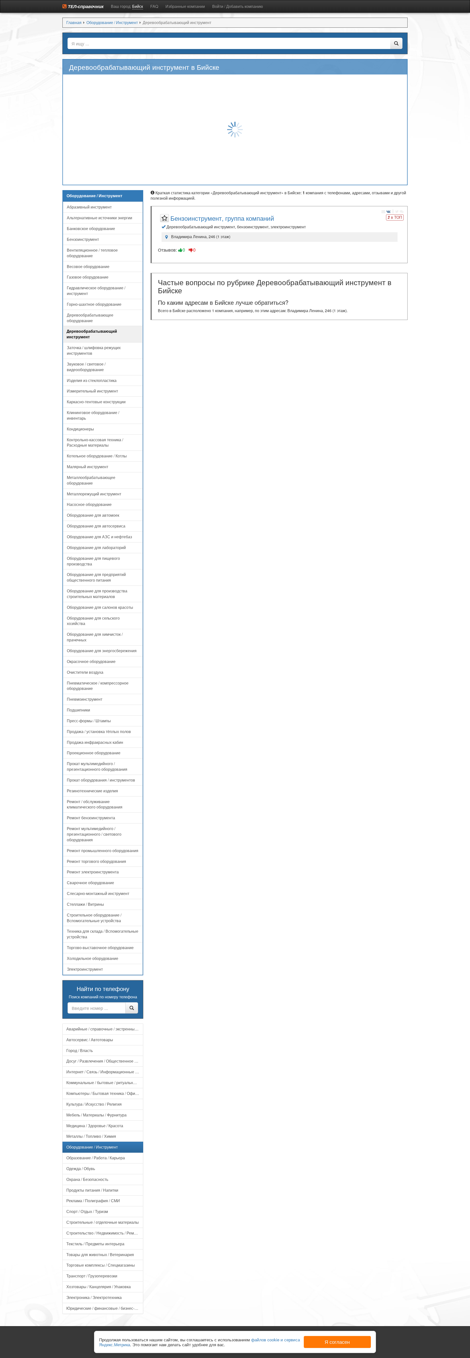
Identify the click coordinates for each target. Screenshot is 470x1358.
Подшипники (78, 710)
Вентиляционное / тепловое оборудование (92, 252)
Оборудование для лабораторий (96, 547)
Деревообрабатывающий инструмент (92, 334)
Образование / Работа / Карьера (95, 1158)
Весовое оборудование (88, 266)
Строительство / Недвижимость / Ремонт (103, 1233)
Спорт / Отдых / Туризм (87, 1211)
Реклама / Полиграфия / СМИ (93, 1200)
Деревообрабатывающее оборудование (90, 317)
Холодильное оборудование (92, 958)
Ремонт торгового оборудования (96, 861)
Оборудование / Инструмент (92, 1147)
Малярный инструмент (87, 466)
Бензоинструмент (83, 239)
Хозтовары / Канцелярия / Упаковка (98, 1286)
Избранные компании (185, 6)
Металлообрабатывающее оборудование (91, 480)
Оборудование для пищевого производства (93, 561)
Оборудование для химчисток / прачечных (95, 637)
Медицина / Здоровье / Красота (94, 1125)
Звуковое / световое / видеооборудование (86, 366)
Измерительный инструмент (92, 391)
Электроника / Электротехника (94, 1297)
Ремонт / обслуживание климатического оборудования (94, 804)
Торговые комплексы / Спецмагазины (100, 1265)
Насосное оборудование (89, 504)
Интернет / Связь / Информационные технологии (104, 1072)
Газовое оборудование (87, 277)
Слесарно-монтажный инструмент (98, 893)
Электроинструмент (85, 969)
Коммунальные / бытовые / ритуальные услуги (104, 1082)
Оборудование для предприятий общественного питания (96, 577)
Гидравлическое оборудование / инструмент (96, 290)
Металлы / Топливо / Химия (91, 1136)
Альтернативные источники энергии (99, 217)
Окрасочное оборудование (91, 661)
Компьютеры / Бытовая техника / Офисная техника (104, 1093)
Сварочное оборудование (90, 882)
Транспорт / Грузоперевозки (91, 1276)
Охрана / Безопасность (87, 1179)
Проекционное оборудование (93, 753)
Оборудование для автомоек (93, 515)
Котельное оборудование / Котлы (97, 456)
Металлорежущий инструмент (94, 494)
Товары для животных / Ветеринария (100, 1254)
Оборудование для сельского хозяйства (93, 620)
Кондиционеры (80, 429)
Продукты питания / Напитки (92, 1190)
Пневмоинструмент (84, 699)
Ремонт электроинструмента (93, 872)
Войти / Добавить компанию (237, 6)
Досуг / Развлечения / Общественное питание (104, 1061)
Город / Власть (79, 1050)
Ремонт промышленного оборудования (102, 850)
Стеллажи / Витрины (85, 904)
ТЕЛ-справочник (85, 6)
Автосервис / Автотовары (89, 1039)
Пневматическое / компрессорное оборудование (98, 685)
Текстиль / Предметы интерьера (95, 1244)
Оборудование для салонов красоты (100, 607)
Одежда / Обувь (80, 1168)
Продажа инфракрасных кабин (95, 742)
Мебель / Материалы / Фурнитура (96, 1115)
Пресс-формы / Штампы (89, 720)
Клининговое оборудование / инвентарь (93, 415)
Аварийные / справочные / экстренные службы (104, 1029)
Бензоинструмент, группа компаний (222, 217)
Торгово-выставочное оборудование (100, 947)
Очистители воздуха (85, 672)
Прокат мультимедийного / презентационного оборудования (97, 766)
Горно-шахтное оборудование (94, 304)
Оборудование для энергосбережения (102, 650)
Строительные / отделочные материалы (102, 1222)
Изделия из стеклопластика (92, 380)
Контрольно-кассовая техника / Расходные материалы (95, 442)
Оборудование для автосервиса (96, 526)
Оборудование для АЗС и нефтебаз (99, 536)
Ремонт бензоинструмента (91, 817)
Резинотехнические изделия (92, 791)
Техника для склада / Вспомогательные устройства (102, 934)
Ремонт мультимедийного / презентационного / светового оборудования (94, 834)
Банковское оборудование (91, 228)
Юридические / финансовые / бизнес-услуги (104, 1308)
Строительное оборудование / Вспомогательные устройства (94, 917)
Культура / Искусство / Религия (94, 1104)
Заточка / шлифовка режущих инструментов (94, 350)
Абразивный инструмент (89, 207)
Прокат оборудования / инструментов (101, 780)
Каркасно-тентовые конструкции (96, 401)
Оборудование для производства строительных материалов (97, 593)
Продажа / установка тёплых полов (99, 731)
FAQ (154, 6)
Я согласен (337, 1341)
